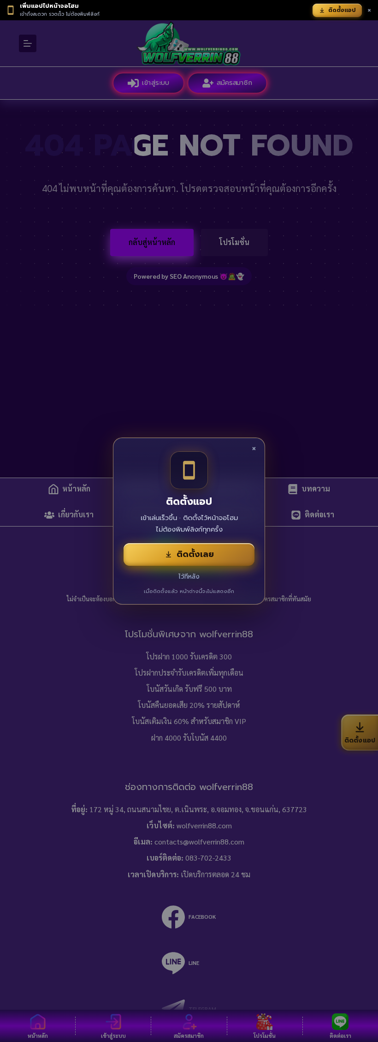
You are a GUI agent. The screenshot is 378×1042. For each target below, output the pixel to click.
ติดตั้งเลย (195, 554)
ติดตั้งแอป (342, 10)
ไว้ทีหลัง (189, 576)
